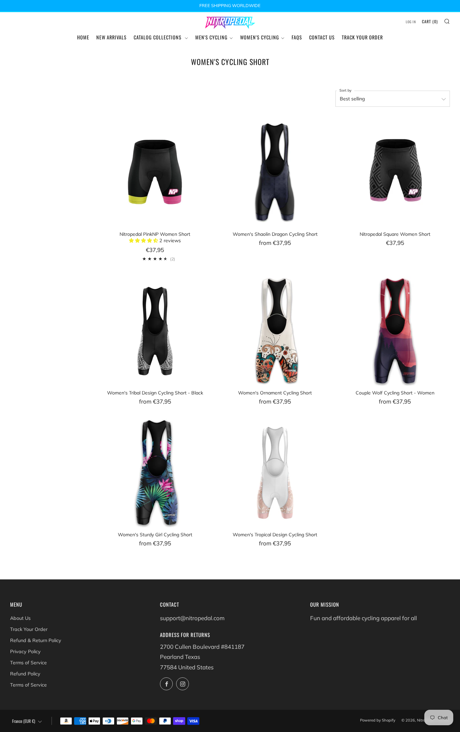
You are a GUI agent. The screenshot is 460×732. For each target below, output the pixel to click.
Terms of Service (28, 663)
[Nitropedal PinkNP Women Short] (155, 172)
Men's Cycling (211, 37)
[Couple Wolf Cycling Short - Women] (395, 331)
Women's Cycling (259, 37)
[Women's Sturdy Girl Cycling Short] (155, 472)
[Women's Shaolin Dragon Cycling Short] (275, 172)
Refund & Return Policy (35, 640)
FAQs (297, 37)
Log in (411, 21)
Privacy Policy (25, 651)
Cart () (430, 21)
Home (83, 37)
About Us (20, 618)
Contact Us (322, 37)
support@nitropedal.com (192, 618)
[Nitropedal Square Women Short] (395, 172)
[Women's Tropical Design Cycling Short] (275, 472)
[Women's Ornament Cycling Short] (275, 331)
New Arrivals (111, 37)
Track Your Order (362, 37)
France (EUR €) (23, 721)
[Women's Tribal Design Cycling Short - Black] (155, 331)
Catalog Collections (158, 37)
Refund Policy (25, 674)
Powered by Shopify (377, 720)
